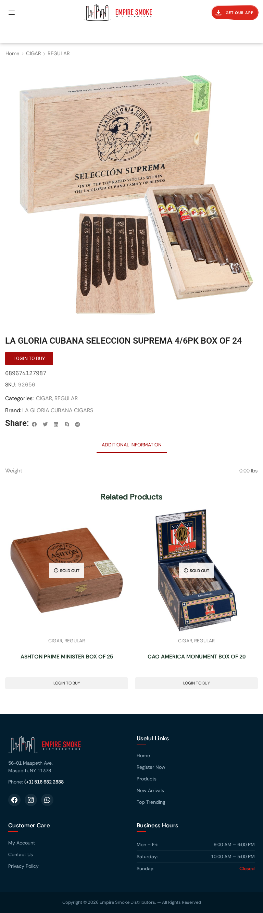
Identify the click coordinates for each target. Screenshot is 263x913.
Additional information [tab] (132, 445)
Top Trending (151, 802)
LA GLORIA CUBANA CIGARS (57, 410)
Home (12, 53)
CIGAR (33, 53)
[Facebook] (14, 800)
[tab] (132, 444)
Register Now (151, 767)
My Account (21, 843)
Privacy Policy (23, 866)
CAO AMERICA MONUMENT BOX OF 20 (197, 656)
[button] (11, 12)
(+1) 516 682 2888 (44, 782)
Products (146, 779)
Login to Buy (66, 683)
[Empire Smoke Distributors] (67, 747)
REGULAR (59, 53)
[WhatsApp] (47, 800)
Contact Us (20, 854)
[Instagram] (31, 800)
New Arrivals (150, 790)
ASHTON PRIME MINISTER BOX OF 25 (67, 656)
